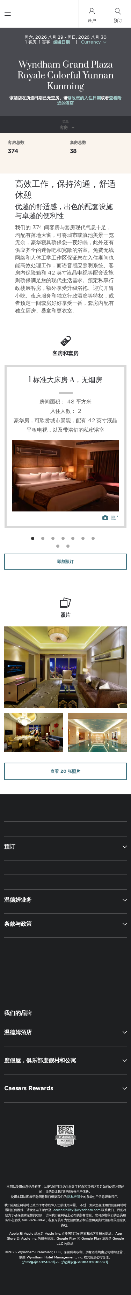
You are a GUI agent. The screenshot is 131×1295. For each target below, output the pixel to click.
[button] (65, 1032)
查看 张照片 (65, 771)
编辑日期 (61, 42)
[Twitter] (66, 967)
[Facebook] (36, 967)
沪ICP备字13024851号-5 (40, 1262)
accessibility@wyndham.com (77, 1210)
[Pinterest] (96, 967)
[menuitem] (7, 14)
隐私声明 (73, 1196)
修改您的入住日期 (84, 97)
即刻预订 (65, 561)
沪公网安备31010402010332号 (85, 1262)
